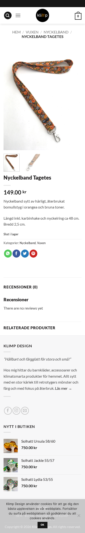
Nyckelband (56, 32)
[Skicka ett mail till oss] (25, 411)
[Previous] (11, 98)
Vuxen (32, 32)
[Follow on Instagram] (16, 411)
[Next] (74, 98)
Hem (16, 32)
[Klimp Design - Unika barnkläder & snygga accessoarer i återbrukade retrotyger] (42, 15)
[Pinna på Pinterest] (33, 254)
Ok (42, 524)
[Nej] (78, 517)
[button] (8, 15)
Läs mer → (63, 388)
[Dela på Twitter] (25, 254)
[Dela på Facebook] (16, 254)
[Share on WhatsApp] (8, 254)
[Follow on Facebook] (8, 411)
